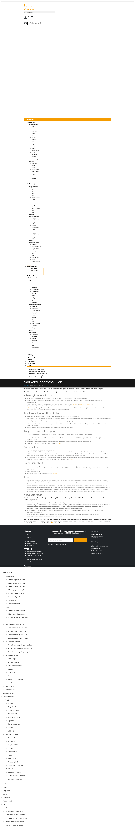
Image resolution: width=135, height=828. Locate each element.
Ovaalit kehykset (13, 600)
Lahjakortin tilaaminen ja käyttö (38, 373)
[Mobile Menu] (24, 5)
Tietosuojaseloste (32, 543)
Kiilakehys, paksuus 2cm (34, 128)
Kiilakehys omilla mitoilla (34, 165)
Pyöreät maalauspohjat (13, 642)
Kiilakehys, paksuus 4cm (34, 139)
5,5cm (63, 420)
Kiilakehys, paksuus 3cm (34, 133)
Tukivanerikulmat (36, 160)
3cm (54, 420)
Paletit (34, 316)
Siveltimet (35, 306)
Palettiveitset (36, 314)
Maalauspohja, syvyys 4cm (17, 635)
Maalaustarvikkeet (35, 304)
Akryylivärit (35, 282)
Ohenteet (34, 312)
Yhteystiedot (32, 363)
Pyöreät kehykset (14, 597)
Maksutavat (30, 538)
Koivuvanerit (35, 257)
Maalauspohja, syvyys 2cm (17, 628)
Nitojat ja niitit (12, 759)
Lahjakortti (31, 361)
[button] (29, 9)
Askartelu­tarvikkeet (14, 772)
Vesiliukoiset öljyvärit (15, 717)
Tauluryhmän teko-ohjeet (36, 377)
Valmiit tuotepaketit (15, 779)
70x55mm (89, 404)
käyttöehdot (63, 544)
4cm (58, 420)
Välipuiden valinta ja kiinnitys (37, 371)
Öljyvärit (34, 295)
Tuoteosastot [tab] (35, 570)
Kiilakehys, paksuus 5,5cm (34, 145)
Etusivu (30, 354)
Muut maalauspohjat (12, 655)
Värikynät (34, 302)
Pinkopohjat (35, 244)
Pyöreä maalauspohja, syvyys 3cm (20, 648)
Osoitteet (52, 523)
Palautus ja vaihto (32, 536)
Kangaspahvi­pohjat (15, 666)
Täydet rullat (33, 268)
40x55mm (75, 404)
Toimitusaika (30, 540)
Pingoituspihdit (36, 323)
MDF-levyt (11, 672)
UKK (30, 367)
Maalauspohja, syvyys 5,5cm (18, 638)
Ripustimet (35, 308)
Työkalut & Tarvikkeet (15, 765)
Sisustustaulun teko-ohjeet (37, 375)
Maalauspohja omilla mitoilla (15, 624)
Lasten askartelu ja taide (16, 776)
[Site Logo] (28, 7)
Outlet (30, 360)
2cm (51, 420)
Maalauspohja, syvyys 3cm (17, 631)
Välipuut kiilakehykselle (16, 593)
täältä (59, 443)
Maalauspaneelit (36, 246)
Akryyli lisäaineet (13, 710)
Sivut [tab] (102, 570)
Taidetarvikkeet (32, 278)
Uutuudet (31, 356)
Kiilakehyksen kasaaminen (36, 369)
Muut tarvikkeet (10, 769)
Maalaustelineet (32, 276)
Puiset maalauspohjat (15, 679)
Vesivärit (34, 301)
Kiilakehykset (31, 122)
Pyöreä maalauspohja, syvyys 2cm (20, 645)
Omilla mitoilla (34, 270)
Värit (30, 280)
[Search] (25, 14)
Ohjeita (31, 162)
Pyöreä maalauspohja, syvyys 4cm (20, 652)
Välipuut (29, 408)
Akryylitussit (35, 284)
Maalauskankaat (32, 266)
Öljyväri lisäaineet (14, 724)
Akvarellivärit (35, 289)
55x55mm (82, 404)
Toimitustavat (31, 541)
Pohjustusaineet (36, 310)
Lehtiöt (34, 252)
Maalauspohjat (31, 184)
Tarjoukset (31, 358)
